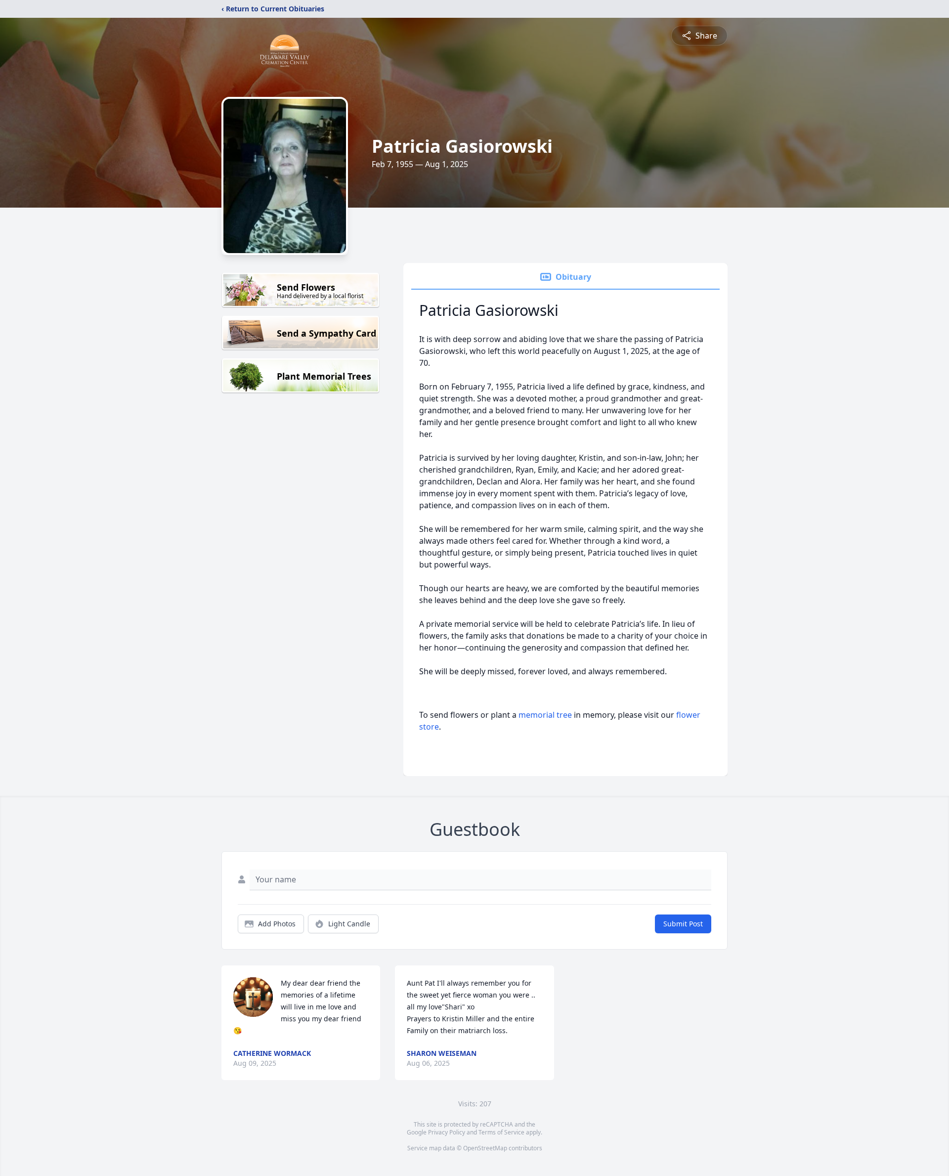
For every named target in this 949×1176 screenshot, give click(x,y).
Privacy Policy (446, 1132)
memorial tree (545, 714)
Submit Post (683, 923)
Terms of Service (501, 1132)
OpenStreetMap (485, 1148)
